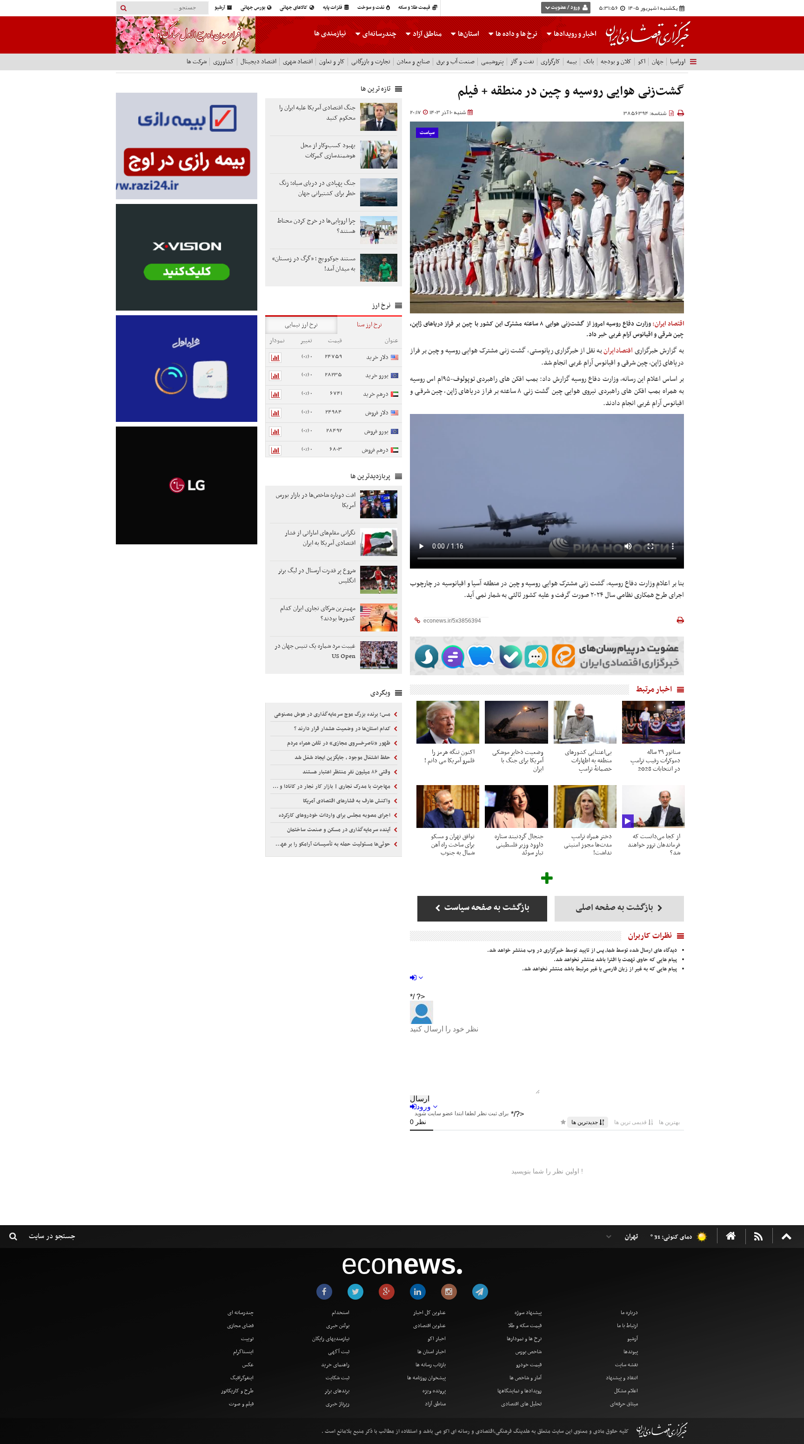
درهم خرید (376, 394)
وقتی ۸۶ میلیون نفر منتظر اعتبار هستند (347, 772)
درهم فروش (375, 450)
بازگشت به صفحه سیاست (485, 908)
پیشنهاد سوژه (528, 1312)
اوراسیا (677, 61)
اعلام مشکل (626, 1391)
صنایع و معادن (413, 61)
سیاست (427, 133)
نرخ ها (516, 34)
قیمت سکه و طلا (525, 1325)
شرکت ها (197, 61)
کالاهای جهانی (294, 7)
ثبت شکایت (337, 1378)
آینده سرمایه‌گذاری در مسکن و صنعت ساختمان (339, 829)
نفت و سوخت (371, 7)
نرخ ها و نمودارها (524, 1338)
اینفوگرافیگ (242, 1378)
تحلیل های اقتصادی (521, 1404)
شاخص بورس (529, 1351)
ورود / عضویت (565, 7)
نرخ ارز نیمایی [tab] (301, 324)
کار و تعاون (332, 61)
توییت (247, 1338)
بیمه (572, 61)
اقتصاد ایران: (668, 324)
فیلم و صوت (241, 1404)
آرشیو (220, 7)
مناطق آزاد (426, 34)
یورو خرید (377, 375)
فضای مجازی (240, 1325)
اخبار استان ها (431, 1351)
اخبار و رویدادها (574, 34)
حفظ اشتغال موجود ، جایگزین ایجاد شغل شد (343, 757)
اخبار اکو (437, 1338)
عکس (248, 1364)
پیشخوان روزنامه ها (426, 1378)
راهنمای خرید (335, 1364)
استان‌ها (467, 34)
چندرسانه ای (241, 1312)
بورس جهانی (253, 7)
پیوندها (630, 1351)
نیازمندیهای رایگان (330, 1338)
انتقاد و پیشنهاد (622, 1378)
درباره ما (629, 1312)
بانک (588, 61)
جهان (657, 61)
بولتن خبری (337, 1325)
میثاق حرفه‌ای (624, 1404)
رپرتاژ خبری (337, 1404)
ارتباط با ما (627, 1325)
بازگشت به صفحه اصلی (615, 908)
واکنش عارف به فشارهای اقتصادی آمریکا (347, 801)
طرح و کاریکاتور (237, 1391)
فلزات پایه (333, 7)
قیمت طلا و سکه (414, 7)
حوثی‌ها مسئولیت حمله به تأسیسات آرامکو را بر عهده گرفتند (331, 844)
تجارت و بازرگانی (370, 61)
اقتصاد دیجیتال (258, 61)
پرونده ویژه (434, 1391)
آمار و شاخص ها (525, 1378)
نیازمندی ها (330, 33)
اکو (641, 61)
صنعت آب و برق (455, 61)
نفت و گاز (522, 61)
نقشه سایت (626, 1364)
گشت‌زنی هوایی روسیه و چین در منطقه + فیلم (570, 91)
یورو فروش (376, 431)
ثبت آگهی (338, 1351)
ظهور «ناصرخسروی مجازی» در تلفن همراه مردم (339, 743)
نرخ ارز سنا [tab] (369, 324)
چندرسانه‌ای (378, 34)
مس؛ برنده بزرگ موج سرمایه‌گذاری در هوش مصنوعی (333, 714)
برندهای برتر (336, 1391)
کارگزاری (550, 61)
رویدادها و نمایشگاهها (519, 1391)
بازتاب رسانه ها (430, 1364)
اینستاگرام (243, 1351)
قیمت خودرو (529, 1364)
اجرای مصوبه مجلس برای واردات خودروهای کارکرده (335, 815)
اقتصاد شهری (298, 61)
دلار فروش (377, 412)
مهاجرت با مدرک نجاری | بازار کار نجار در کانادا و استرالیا (331, 786)
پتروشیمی (492, 61)
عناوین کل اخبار (429, 1312)
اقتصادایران (618, 351)
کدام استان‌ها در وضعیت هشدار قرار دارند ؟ (343, 728)
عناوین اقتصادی (429, 1325)
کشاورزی (223, 61)
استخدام (340, 1312)
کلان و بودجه (616, 61)
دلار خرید (377, 357)
